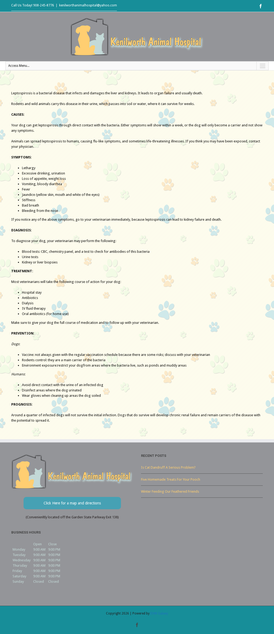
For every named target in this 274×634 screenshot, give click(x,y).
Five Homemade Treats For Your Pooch (170, 479)
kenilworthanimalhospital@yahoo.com (88, 5)
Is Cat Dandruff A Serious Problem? (168, 467)
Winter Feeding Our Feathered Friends (170, 491)
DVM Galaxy (159, 613)
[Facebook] (260, 6)
